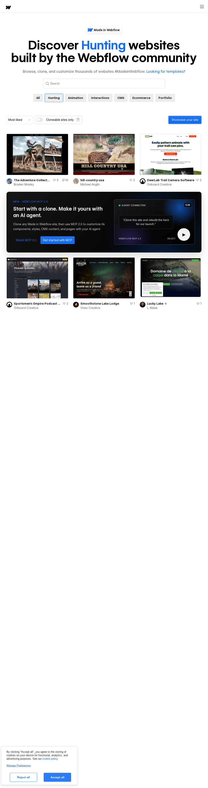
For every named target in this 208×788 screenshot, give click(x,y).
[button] (26, 240)
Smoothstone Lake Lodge (99, 303)
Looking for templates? (165, 71)
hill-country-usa (92, 180)
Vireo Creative (90, 307)
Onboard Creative (159, 184)
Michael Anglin (90, 184)
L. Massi (152, 307)
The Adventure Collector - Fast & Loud (32, 180)
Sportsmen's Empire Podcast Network (37, 303)
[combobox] (19, 120)
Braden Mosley (24, 184)
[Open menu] (201, 6)
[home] (8, 7)
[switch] (39, 120)
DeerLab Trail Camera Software (170, 180)
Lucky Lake (155, 303)
